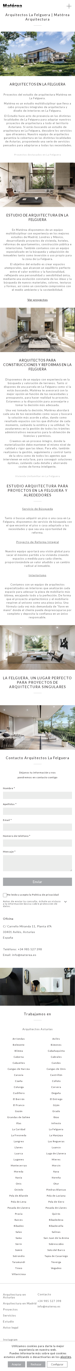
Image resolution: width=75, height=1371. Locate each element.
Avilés (56, 1038)
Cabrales (56, 1057)
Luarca (19, 1153)
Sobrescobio (56, 1244)
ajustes (65, 1357)
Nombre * (9, 788)
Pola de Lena (18, 1201)
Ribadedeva (56, 1219)
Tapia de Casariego (56, 1256)
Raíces (19, 1219)
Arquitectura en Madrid (20, 1303)
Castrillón (56, 1075)
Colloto (56, 1081)
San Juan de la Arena (56, 1238)
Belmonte (19, 1044)
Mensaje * (9, 851)
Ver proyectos (37, 299)
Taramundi (18, 1262)
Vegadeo (56, 1268)
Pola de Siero (56, 1201)
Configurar (57, 1364)
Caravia (18, 1075)
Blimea (19, 1050)
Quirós (56, 1213)
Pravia (19, 1213)
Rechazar (36, 1364)
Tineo (18, 1268)
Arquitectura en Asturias (14, 1296)
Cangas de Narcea (19, 1069)
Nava (56, 1171)
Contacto (44, 1294)
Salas (19, 1232)
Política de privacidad (45, 894)
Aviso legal (10, 1327)
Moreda (18, 1171)
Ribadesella (56, 1226)
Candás (56, 1063)
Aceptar (16, 1364)
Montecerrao (19, 1165)
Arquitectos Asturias (37, 1029)
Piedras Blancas (56, 1189)
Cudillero (19, 1093)
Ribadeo (19, 1226)
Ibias (56, 1117)
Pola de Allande (18, 1195)
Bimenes (56, 1044)
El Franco (18, 1105)
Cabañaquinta (56, 1050)
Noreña (56, 1177)
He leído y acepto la (33, 894)
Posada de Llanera (19, 1207)
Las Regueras (56, 1141)
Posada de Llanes (56, 1207)
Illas (18, 1123)
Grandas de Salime (18, 1117)
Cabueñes (19, 1063)
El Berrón (19, 1099)
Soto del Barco (56, 1250)
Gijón (56, 1105)
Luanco (56, 1147)
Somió (18, 1250)
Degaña (56, 1093)
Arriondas (19, 1038)
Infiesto (56, 1123)
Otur (56, 1183)
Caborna (19, 1057)
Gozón (19, 1111)
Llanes (19, 1147)
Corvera (56, 1087)
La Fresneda (18, 1135)
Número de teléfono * (16, 835)
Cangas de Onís (56, 1069)
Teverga (56, 1262)
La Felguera (56, 1129)
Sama (19, 1238)
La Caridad (18, 1129)
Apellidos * (10, 804)
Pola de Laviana (56, 1195)
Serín (18, 1244)
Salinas (56, 1232)
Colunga (19, 1087)
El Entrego (56, 1099)
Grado (56, 1111)
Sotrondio (19, 1256)
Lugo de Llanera (56, 1153)
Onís (19, 1183)
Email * (7, 820)
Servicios (9, 1315)
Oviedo (18, 1189)
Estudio (8, 1321)
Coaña (19, 1081)
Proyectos (10, 1309)
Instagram (10, 1339)
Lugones (19, 1159)
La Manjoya (56, 1135)
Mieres (56, 1159)
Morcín (56, 1165)
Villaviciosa (19, 1274)
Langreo (19, 1141)
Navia (18, 1177)
